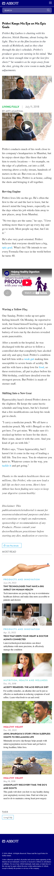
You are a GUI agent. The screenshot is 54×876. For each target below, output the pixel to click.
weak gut (29, 359)
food (41, 367)
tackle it (6, 465)
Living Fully (10, 107)
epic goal (7, 247)
